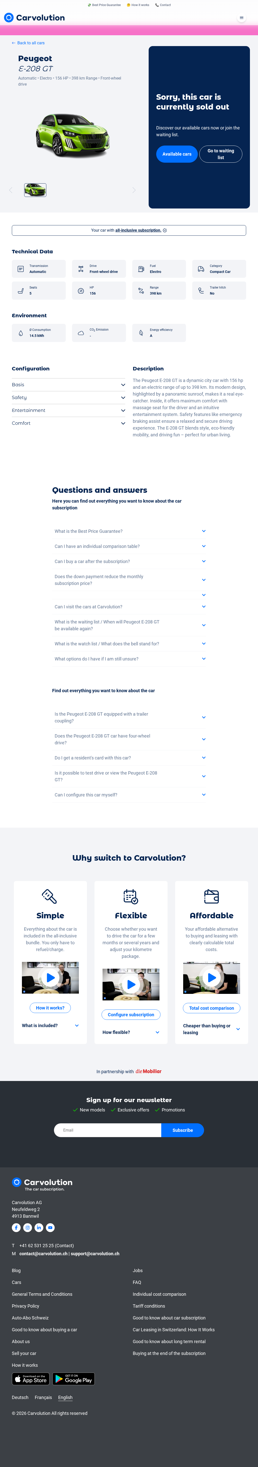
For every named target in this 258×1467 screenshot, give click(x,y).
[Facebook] (16, 1227)
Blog (16, 1270)
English (65, 1397)
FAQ (137, 1282)
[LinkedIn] (39, 1227)
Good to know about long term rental (169, 1341)
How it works (25, 1365)
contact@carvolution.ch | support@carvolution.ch (69, 1253)
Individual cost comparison (159, 1294)
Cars (16, 1282)
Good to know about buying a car (44, 1329)
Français (43, 1397)
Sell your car (24, 1353)
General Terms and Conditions (42, 1294)
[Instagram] (27, 1227)
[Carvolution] (34, 17)
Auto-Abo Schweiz (30, 1317)
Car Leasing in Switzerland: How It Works (174, 1329)
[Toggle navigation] (241, 17)
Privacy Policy (25, 1306)
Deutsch (20, 1397)
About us (21, 1341)
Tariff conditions (149, 1306)
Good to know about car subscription (169, 1317)
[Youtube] (50, 1227)
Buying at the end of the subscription (169, 1353)
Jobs (138, 1270)
